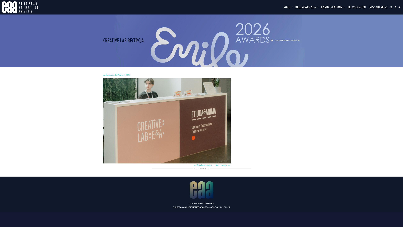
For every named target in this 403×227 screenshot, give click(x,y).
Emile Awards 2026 (306, 7)
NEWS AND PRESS (378, 7)
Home (287, 7)
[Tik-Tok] (399, 7)
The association (356, 7)
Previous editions (332, 7)
